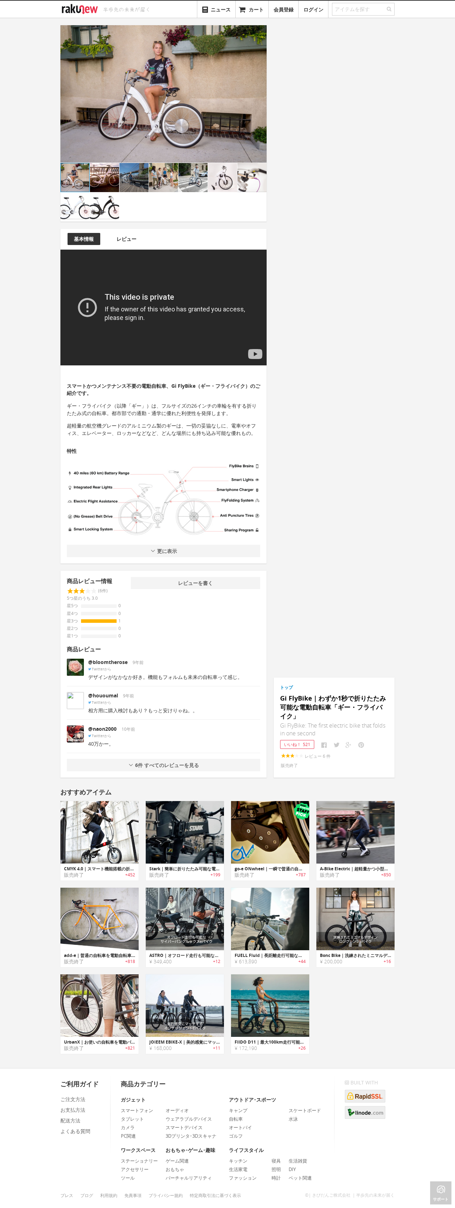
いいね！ (297, 744)
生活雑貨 (298, 1161)
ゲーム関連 (177, 1161)
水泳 (293, 1119)
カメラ (128, 1127)
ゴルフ (236, 1136)
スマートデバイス (184, 1127)
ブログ (86, 1195)
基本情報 (84, 238)
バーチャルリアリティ (189, 1178)
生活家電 (238, 1169)
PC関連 (128, 1136)
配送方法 (70, 1120)
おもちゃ (175, 1169)
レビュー (126, 238)
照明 (276, 1169)
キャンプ (238, 1110)
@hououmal (103, 695)
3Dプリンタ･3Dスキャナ (191, 1136)
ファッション (243, 1178)
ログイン (313, 9)
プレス (66, 1195)
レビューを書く (195, 582)
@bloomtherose (108, 662)
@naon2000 (102, 728)
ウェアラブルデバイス (189, 1119)
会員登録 (284, 9)
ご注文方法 (72, 1099)
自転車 (236, 1119)
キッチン (238, 1161)
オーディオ (177, 1110)
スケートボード (305, 1110)
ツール (128, 1178)
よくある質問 (75, 1131)
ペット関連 (300, 1178)
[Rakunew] (81, 8)
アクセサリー (135, 1169)
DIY (292, 1169)
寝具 (276, 1161)
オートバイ (240, 1127)
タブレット (132, 1119)
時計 (276, 1178)
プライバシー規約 (166, 1195)
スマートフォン (137, 1110)
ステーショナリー (139, 1161)
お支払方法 (72, 1109)
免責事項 (132, 1195)
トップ (286, 687)
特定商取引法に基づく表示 (215, 1195)
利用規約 (108, 1195)
